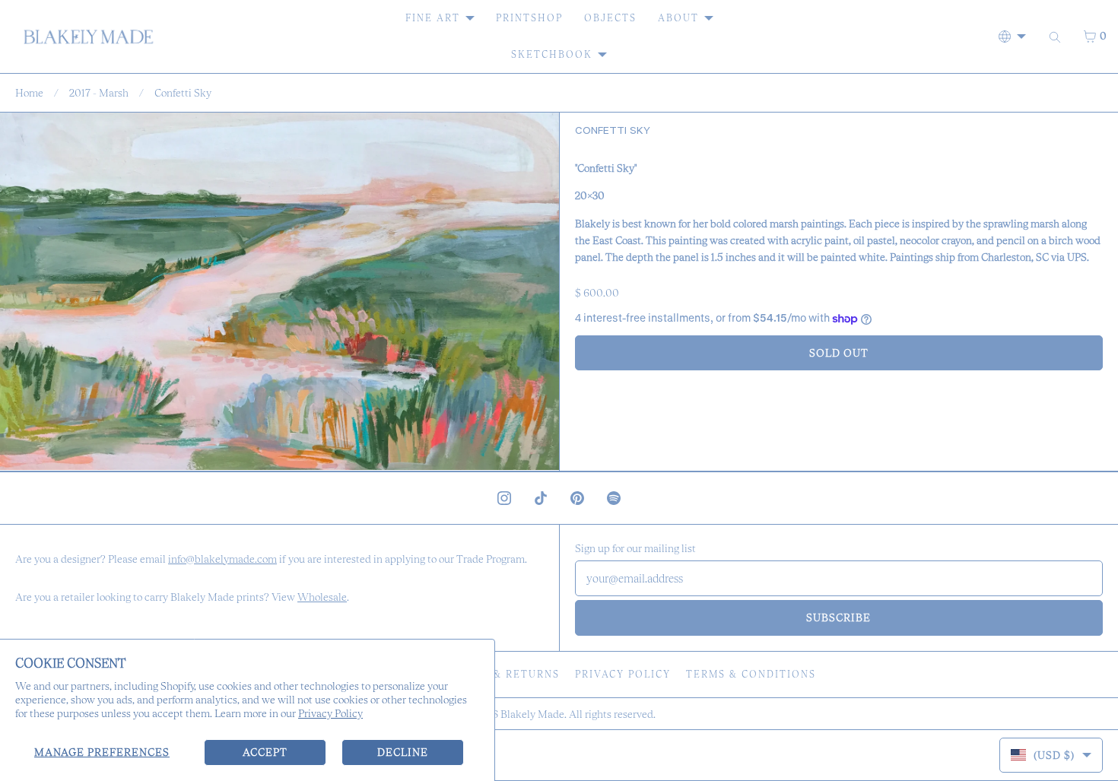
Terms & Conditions (751, 674)
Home (29, 93)
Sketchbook (551, 54)
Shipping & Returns (497, 674)
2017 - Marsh (99, 93)
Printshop (529, 18)
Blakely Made (532, 714)
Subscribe (838, 617)
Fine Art (432, 18)
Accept (265, 752)
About (678, 18)
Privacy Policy (330, 713)
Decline (402, 752)
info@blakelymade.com (222, 559)
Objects (610, 18)
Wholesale (322, 597)
